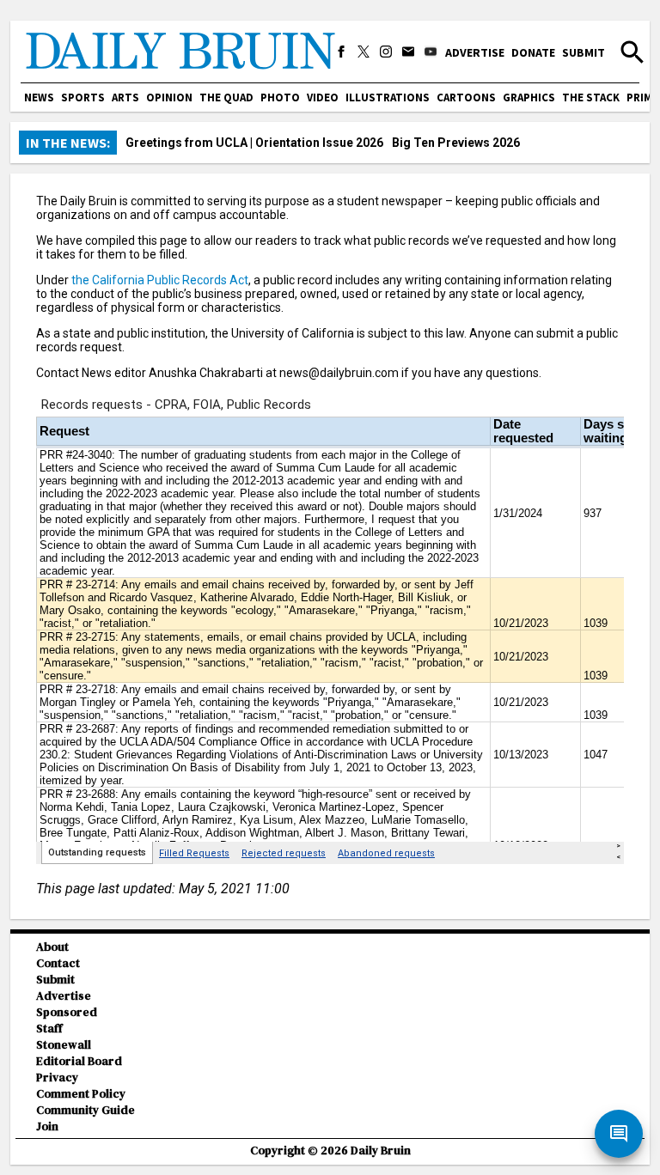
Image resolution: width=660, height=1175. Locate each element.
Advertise (474, 52)
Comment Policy (80, 1094)
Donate (533, 52)
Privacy (57, 1077)
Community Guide (85, 1110)
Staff (49, 1028)
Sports (83, 97)
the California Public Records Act (159, 280)
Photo (280, 97)
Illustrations (387, 97)
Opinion (169, 97)
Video (323, 97)
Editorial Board (79, 1061)
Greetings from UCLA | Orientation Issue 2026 (254, 142)
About (52, 947)
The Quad (226, 97)
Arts (125, 97)
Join (47, 1126)
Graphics (529, 97)
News (39, 97)
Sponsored (66, 1012)
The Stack (591, 97)
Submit (583, 52)
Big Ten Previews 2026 (456, 142)
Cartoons (466, 97)
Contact (58, 963)
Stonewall (63, 1045)
